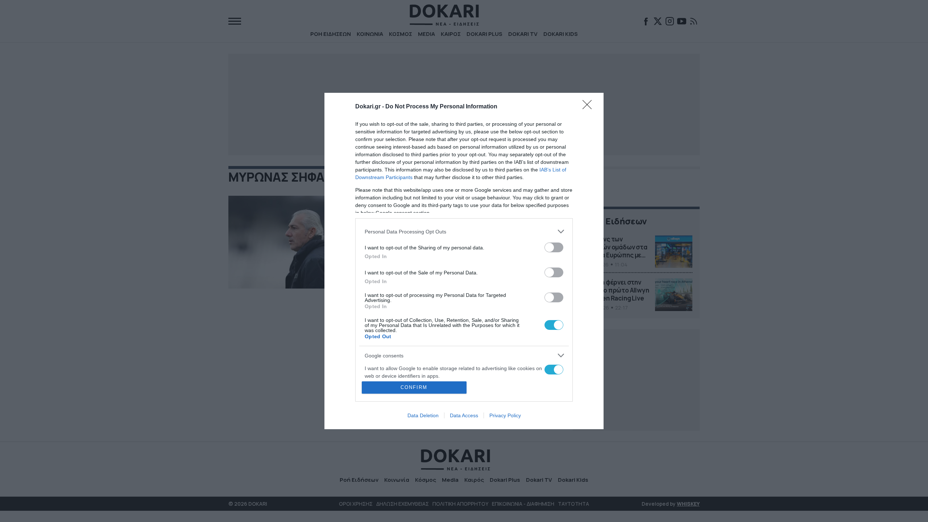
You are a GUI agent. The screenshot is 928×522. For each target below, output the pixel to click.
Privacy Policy (505, 415)
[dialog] (464, 261)
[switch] (553, 247)
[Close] (589, 107)
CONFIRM (414, 387)
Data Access (464, 415)
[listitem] (464, 231)
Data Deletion (423, 415)
